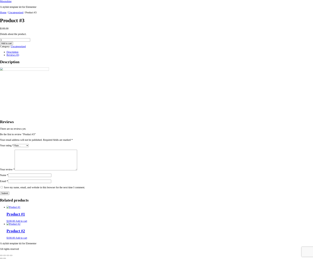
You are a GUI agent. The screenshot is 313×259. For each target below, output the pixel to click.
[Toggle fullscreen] (4, 255)
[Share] (8, 255)
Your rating (7, 145)
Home (3, 12)
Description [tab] (12, 52)
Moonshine (6, 1)
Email (4, 181)
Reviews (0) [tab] (13, 55)
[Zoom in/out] (1, 255)
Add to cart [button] (21, 221)
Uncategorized (15, 12)
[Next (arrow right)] (4, 258)
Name (4, 175)
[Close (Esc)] (11, 255)
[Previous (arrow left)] (1, 258)
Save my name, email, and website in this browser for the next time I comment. (44, 187)
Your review (7, 169)
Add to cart (6, 43)
